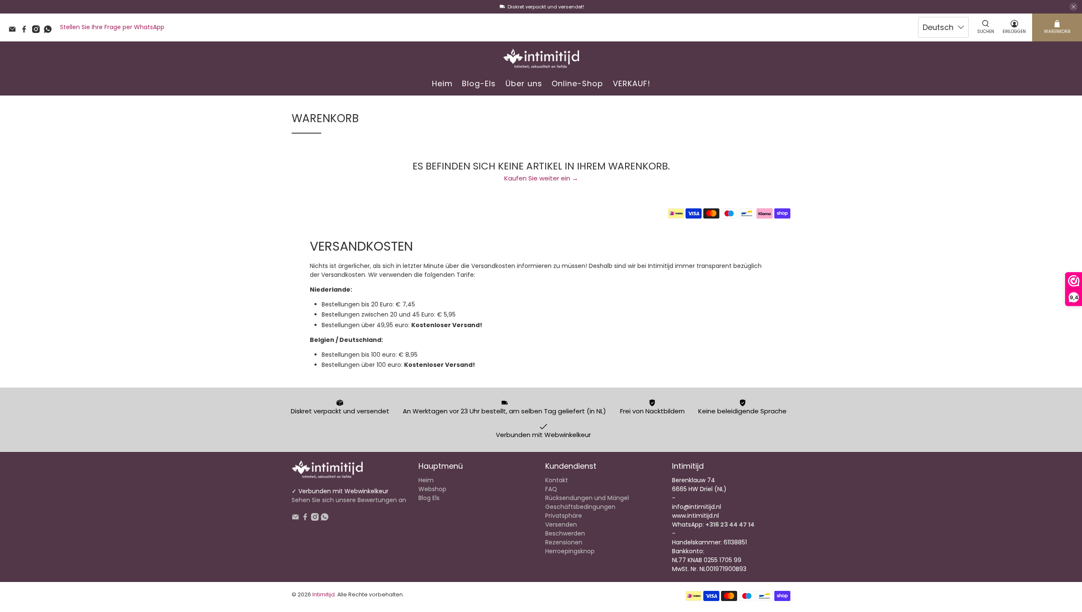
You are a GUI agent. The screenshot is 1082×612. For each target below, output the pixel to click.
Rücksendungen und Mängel (587, 498)
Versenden (561, 524)
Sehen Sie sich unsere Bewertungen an (349, 500)
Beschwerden (565, 533)
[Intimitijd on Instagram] (38, 31)
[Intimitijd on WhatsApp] (50, 31)
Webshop (432, 489)
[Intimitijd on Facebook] (26, 31)
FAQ (551, 489)
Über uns (523, 83)
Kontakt (556, 480)
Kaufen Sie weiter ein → (541, 178)
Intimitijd (323, 594)
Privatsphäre (563, 515)
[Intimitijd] (541, 58)
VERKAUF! (631, 83)
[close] (1073, 7)
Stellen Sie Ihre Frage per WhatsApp (112, 27)
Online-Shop (577, 83)
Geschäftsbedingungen (580, 507)
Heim (442, 83)
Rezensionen (563, 542)
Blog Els (429, 498)
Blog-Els (479, 83)
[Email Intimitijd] (14, 31)
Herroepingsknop (570, 551)
